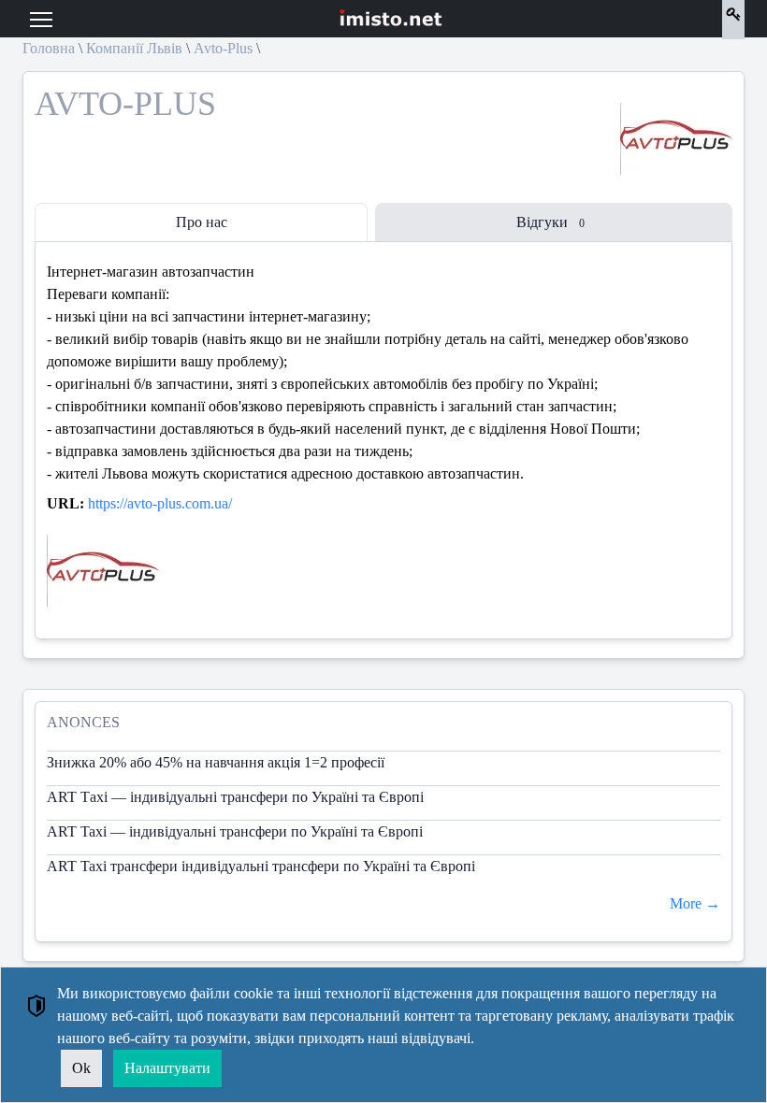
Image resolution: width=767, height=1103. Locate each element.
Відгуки (550, 222)
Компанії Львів (134, 48)
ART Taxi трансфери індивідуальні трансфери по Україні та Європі (261, 866)
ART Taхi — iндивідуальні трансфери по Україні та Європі (235, 831)
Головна (48, 48)
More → (695, 903)
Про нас (201, 222)
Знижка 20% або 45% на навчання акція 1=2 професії (215, 762)
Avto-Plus (223, 48)
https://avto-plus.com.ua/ (160, 503)
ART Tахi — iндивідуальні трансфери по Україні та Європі (235, 797)
